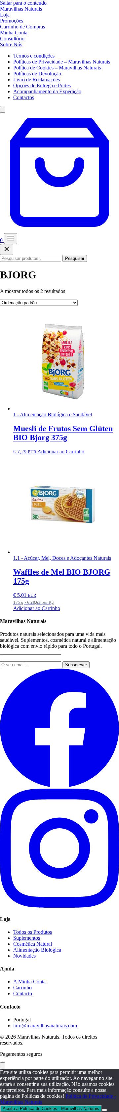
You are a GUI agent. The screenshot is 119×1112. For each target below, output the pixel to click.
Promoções (11, 20)
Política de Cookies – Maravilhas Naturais (57, 67)
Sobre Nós (11, 44)
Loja (5, 15)
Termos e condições (34, 56)
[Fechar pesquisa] (6, 249)
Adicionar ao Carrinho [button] (60, 451)
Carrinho (22, 987)
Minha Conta (13, 32)
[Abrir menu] (10, 238)
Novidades (24, 956)
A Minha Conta (29, 981)
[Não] (104, 1110)
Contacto (22, 993)
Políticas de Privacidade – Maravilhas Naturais (61, 61)
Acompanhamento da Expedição (47, 91)
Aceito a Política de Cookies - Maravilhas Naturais (51, 1108)
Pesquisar (74, 258)
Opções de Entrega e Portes (42, 85)
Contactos (23, 97)
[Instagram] (59, 906)
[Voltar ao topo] (2, 1065)
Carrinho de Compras (22, 26)
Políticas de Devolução (37, 73)
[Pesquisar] (2, 109)
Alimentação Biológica (37, 950)
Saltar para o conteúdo (23, 3)
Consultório (12, 38)
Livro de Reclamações (36, 79)
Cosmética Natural (32, 944)
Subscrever (76, 664)
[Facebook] (59, 785)
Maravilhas (21, 9)
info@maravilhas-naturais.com (45, 1025)
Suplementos (26, 938)
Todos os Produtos (32, 932)
